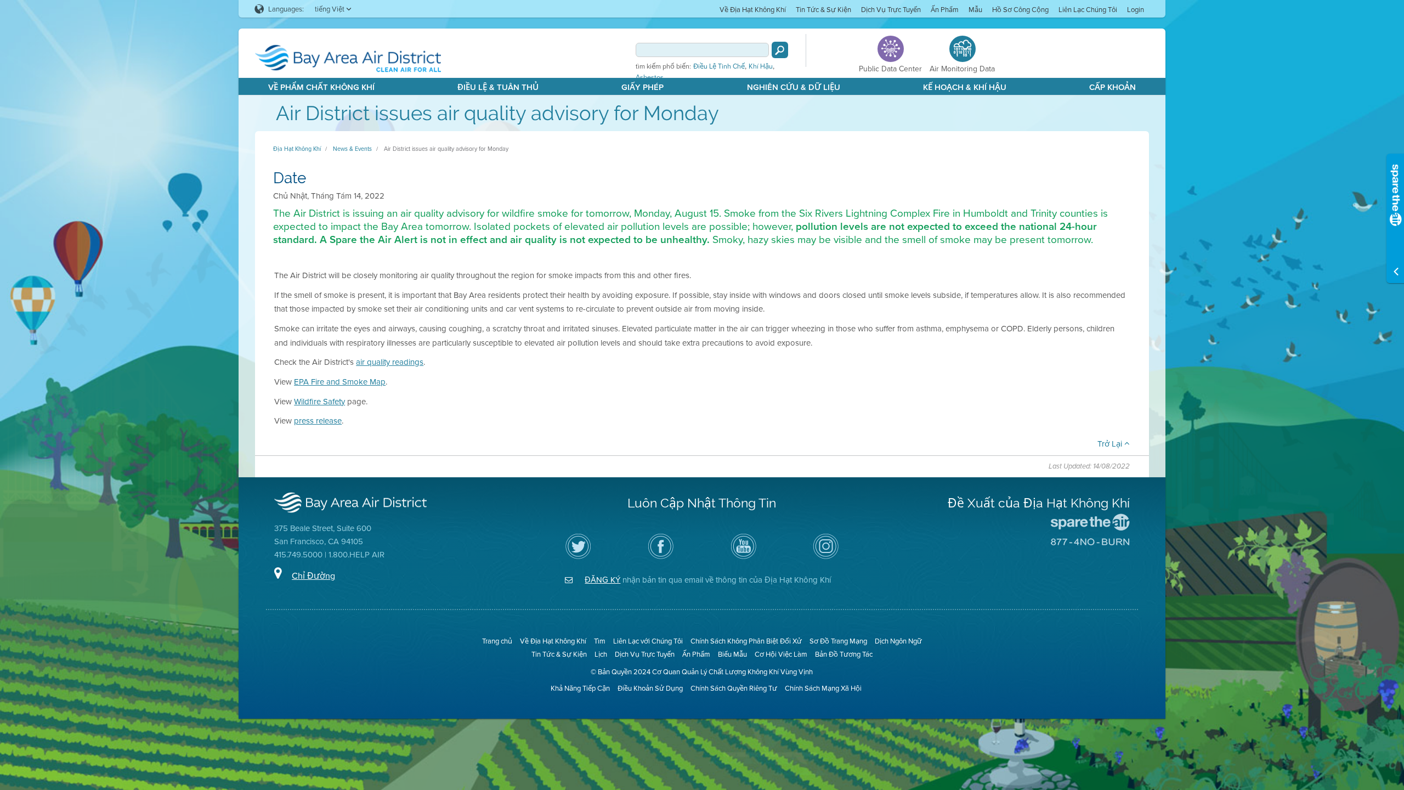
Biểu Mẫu (732, 654)
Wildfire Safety (319, 401)
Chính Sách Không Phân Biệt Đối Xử (746, 641)
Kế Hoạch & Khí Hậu (964, 87)
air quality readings (389, 362)
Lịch (601, 654)
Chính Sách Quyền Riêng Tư (733, 688)
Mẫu (975, 9)
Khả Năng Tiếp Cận (580, 688)
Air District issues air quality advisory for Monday (446, 148)
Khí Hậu (761, 66)
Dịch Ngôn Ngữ (898, 641)
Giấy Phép (642, 87)
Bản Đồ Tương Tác (844, 654)
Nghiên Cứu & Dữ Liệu (793, 87)
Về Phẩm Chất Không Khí (321, 87)
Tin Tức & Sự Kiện (823, 9)
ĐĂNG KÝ (602, 579)
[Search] (780, 50)
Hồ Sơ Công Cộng (1020, 9)
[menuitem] (753, 9)
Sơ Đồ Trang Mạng (838, 641)
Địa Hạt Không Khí (297, 148)
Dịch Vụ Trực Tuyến (891, 9)
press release (318, 420)
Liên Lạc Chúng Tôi (1087, 9)
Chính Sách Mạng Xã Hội (823, 688)
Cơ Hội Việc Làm (781, 654)
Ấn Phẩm (945, 9)
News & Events (352, 148)
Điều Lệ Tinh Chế (719, 66)
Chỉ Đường (313, 575)
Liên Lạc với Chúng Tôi (648, 641)
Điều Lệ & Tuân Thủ (498, 87)
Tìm (599, 641)
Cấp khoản (1112, 87)
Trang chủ (497, 641)
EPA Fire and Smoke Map (340, 381)
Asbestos (650, 77)
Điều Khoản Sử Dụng (650, 688)
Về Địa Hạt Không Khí (753, 9)
